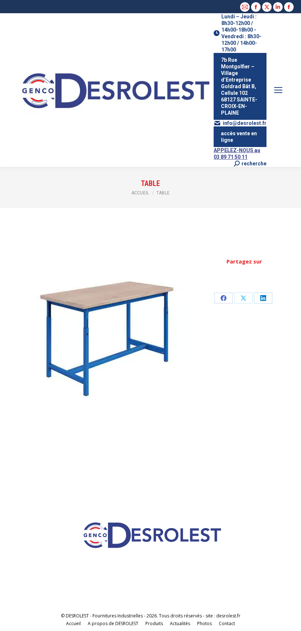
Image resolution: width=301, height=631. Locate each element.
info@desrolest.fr (244, 123)
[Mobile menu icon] (278, 90)
